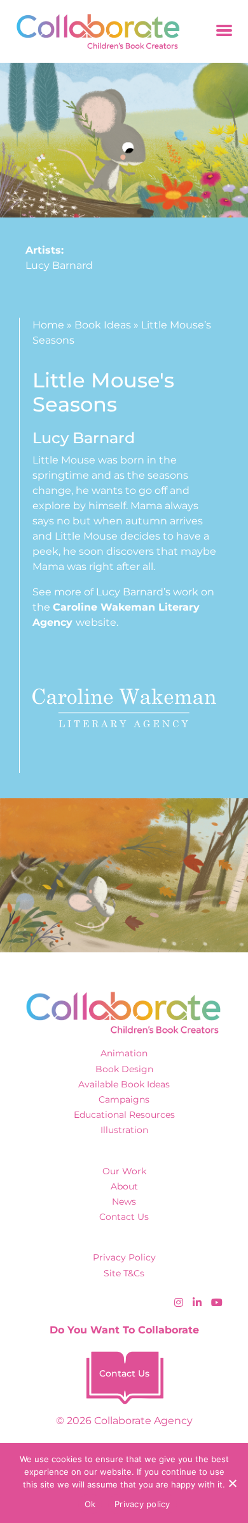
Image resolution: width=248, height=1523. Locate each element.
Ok (90, 1504)
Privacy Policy (124, 1257)
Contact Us (124, 1216)
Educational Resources (124, 1114)
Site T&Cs (124, 1273)
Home (48, 325)
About (124, 1186)
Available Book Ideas (124, 1084)
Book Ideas (102, 325)
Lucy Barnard (59, 265)
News (124, 1201)
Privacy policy (142, 1504)
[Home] (93, 31)
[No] (232, 1483)
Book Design (124, 1069)
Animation (124, 1053)
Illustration (124, 1130)
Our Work (124, 1171)
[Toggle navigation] (224, 31)
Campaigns (124, 1099)
